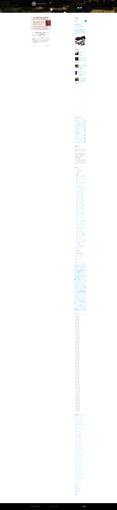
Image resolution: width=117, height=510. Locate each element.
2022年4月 (76, 382)
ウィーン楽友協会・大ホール (80, 272)
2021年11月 (77, 390)
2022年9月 (76, 375)
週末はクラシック (78, 256)
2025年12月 (77, 328)
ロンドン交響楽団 (82, 309)
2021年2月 (76, 403)
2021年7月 (76, 396)
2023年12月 (77, 353)
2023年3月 (76, 366)
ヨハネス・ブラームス (79, 234)
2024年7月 (76, 344)
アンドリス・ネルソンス (80, 267)
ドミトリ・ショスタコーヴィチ (80, 209)
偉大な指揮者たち (78, 253)
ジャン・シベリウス (79, 199)
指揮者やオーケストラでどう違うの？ (80, 137)
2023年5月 (76, 363)
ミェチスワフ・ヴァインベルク (80, 228)
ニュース (76, 171)
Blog (84, 3)
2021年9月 (76, 393)
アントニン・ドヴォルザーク (80, 179)
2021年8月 (76, 394)
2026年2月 (76, 325)
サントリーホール (80, 285)
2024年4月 (76, 348)
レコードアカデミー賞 (82, 306)
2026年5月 (76, 320)
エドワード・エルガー (79, 190)
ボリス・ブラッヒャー (79, 227)
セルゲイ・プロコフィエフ (80, 205)
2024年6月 (76, 345)
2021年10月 (77, 391)
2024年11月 (77, 338)
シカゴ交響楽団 (82, 290)
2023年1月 (76, 369)
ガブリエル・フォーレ (79, 193)
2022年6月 (76, 379)
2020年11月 (77, 407)
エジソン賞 (78, 273)
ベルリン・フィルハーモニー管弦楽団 (80, 301)
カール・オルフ (78, 191)
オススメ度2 (82, 273)
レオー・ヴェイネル (79, 245)
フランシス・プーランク (78, 458)
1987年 (76, 266)
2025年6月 (76, 332)
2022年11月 (77, 372)
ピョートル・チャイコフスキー (79, 455)
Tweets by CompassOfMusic (79, 26)
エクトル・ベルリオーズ (79, 188)
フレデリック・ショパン (79, 224)
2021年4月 (76, 400)
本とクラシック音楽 (79, 254)
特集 (75, 493)
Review (81, 3)
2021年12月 (77, 388)
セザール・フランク (79, 203)
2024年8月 (76, 342)
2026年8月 (76, 316)
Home (78, 3)
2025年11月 (77, 329)
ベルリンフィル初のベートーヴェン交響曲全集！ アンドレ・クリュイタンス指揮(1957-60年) (80, 149)
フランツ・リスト (77, 461)
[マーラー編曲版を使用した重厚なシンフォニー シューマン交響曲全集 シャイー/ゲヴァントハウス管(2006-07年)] (41, 23)
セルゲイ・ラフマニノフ (79, 206)
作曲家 (76, 174)
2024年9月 (76, 341)
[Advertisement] (80, 99)
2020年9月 (76, 410)
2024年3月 (76, 350)
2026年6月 (76, 319)
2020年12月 (77, 406)
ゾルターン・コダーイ (78, 447)
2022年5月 (76, 381)
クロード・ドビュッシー (79, 197)
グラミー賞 (77, 284)
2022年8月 (76, 376)
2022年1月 (76, 387)
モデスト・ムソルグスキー (80, 232)
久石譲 (77, 248)
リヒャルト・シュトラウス (80, 241)
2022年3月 (76, 384)
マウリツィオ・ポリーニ (79, 303)
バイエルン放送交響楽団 (79, 292)
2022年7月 (76, 378)
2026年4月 (76, 322)
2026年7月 (76, 317)
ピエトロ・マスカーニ (79, 213)
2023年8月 (76, 359)
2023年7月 (76, 360)
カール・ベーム (82, 280)
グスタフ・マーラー (79, 196)
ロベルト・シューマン (79, 246)
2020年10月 (77, 409)
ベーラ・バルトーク (79, 225)
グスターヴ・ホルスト (79, 194)
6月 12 (34, 45)
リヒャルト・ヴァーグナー (80, 239)
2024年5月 (76, 347)
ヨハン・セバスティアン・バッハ (80, 474)
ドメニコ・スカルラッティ (79, 450)
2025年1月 (76, 335)
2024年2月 (76, 351)
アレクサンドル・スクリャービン (80, 418)
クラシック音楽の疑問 (78, 170)
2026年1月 (76, 326)
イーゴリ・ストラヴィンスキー (80, 183)
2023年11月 (77, 354)
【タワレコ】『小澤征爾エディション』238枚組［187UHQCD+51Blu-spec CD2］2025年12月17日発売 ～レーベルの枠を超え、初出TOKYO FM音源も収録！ (80, 32)
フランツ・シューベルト (79, 221)
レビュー (76, 173)
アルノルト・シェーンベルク (80, 175)
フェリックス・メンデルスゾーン (80, 456)
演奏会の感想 (77, 250)
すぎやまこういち (78, 202)
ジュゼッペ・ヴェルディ (79, 200)
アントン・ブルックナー (79, 182)
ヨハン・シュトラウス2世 (79, 235)
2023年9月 (76, 357)
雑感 (75, 258)
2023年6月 (76, 362)
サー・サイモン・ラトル (78, 288)
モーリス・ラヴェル (79, 231)
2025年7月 (76, 331)
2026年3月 (76, 323)
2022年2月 (76, 385)
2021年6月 (76, 397)
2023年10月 (77, 356)
